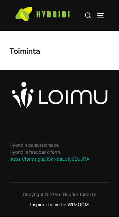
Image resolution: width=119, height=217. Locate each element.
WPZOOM (78, 204)
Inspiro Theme (45, 204)
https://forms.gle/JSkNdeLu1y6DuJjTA (49, 159)
